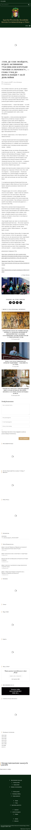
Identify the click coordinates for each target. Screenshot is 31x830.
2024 (3, 738)
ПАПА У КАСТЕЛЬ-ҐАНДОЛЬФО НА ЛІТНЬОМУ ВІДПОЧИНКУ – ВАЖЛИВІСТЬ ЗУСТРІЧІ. (15, 363)
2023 (3, 740)
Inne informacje (17, 82)
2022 (3, 742)
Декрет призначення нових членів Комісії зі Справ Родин (14, 553)
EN (4, 1)
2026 (3, 735)
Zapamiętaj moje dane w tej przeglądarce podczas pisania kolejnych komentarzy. (14, 432)
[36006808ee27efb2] (15, 285)
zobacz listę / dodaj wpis (15, 676)
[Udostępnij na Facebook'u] (13, 302)
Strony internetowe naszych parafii (14, 764)
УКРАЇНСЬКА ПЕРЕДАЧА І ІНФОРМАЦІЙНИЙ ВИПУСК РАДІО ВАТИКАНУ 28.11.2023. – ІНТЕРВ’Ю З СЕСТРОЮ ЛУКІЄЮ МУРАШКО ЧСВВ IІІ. (15, 391)
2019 (3, 747)
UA (3, 1)
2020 (3, 745)
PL (1, 1)
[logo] (15, 12)
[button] (26, 25)
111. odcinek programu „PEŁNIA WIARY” (10, 537)
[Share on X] (10, 302)
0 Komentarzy (7, 84)
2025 (3, 736)
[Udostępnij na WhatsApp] (20, 302)
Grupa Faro (28, 828)
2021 (3, 743)
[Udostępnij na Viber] (17, 302)
